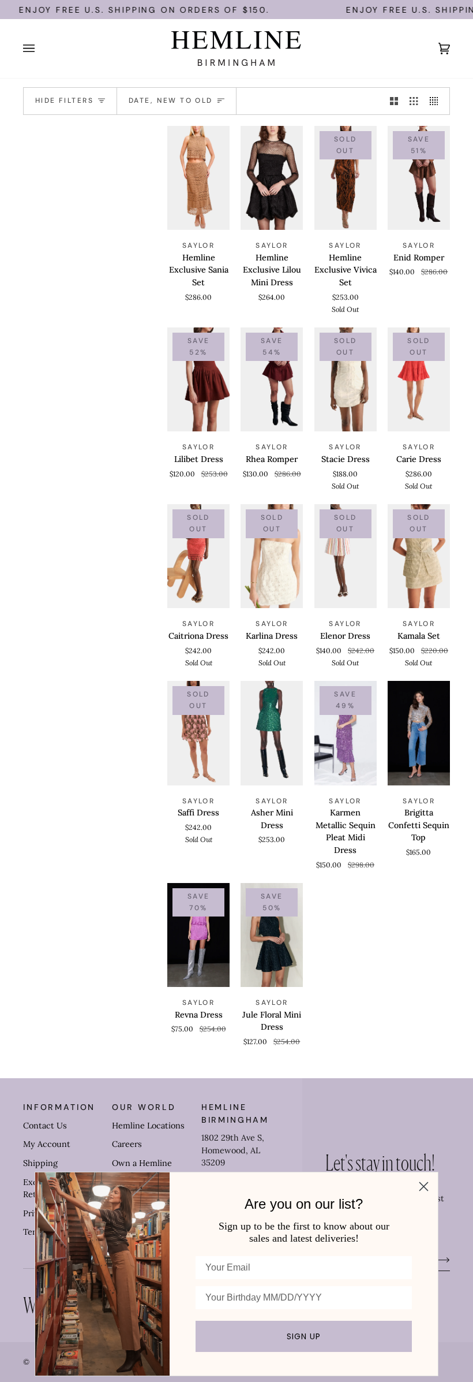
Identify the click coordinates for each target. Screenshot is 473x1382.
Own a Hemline (142, 1163)
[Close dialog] (424, 1186)
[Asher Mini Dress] (272, 733)
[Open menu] (40, 48)
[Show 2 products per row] (394, 101)
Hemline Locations (148, 1125)
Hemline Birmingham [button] (235, 1113)
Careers (127, 1144)
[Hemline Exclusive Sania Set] (198, 178)
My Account (46, 1144)
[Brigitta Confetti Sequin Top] (419, 733)
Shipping (40, 1163)
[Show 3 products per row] (413, 101)
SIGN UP (304, 1336)
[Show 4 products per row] (436, 101)
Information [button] (59, 1107)
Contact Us (45, 1125)
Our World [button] (144, 1107)
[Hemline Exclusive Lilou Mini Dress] (272, 178)
